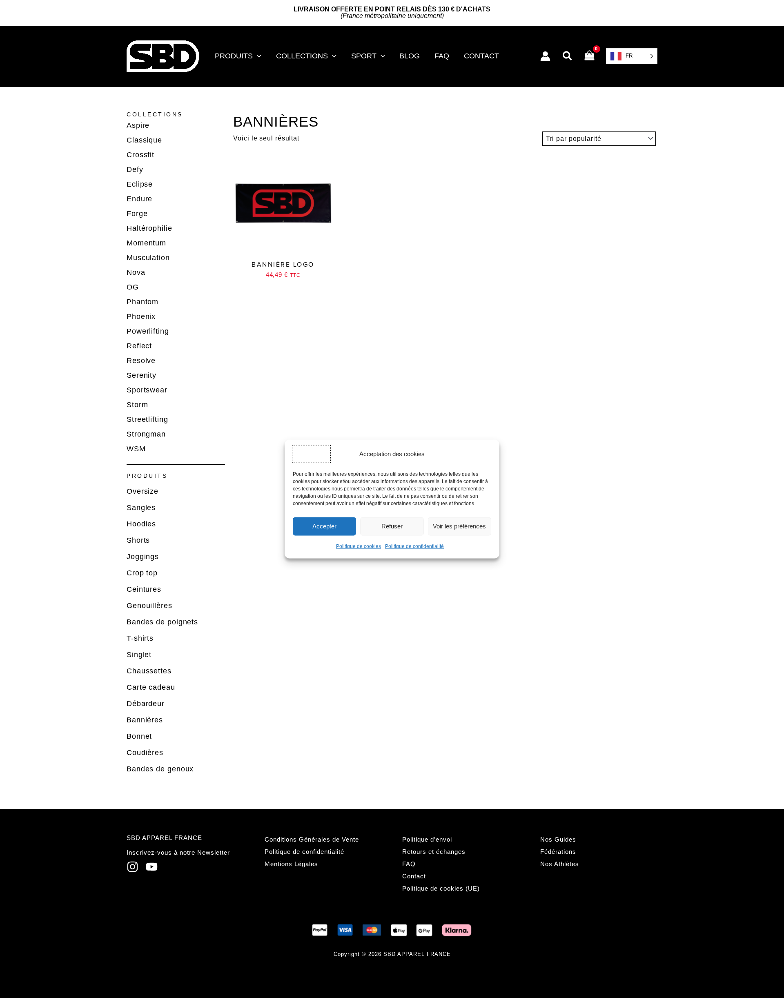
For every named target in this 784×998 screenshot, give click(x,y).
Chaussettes (149, 671)
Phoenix (141, 316)
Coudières (145, 752)
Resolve (141, 360)
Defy (135, 169)
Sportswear (147, 390)
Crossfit (140, 155)
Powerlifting (148, 331)
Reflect (139, 346)
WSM (136, 449)
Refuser (392, 526)
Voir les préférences (459, 526)
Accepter (324, 526)
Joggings (143, 556)
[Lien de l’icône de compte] (545, 56)
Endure (139, 199)
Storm (137, 405)
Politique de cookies (358, 546)
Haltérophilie (149, 228)
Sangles (141, 507)
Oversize (142, 491)
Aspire (138, 125)
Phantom (142, 302)
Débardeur (146, 703)
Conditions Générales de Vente (312, 839)
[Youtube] (152, 867)
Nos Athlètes (559, 863)
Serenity (141, 375)
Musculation (148, 258)
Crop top (142, 573)
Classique (144, 140)
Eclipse (140, 184)
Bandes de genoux (160, 769)
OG (133, 287)
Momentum (146, 243)
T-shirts (140, 638)
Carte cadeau (151, 687)
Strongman (146, 434)
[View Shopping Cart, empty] (589, 56)
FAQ (409, 863)
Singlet (139, 654)
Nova (136, 272)
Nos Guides (558, 839)
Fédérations (558, 851)
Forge (137, 213)
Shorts (138, 540)
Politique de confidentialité (414, 546)
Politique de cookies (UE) (441, 888)
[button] (257, 56)
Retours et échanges (434, 851)
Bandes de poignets (162, 622)
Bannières (145, 720)
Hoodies (141, 524)
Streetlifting (147, 419)
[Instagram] (132, 867)
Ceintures (144, 589)
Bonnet (139, 736)
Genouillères (149, 605)
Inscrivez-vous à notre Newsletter (178, 852)
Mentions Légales (291, 863)
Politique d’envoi (427, 839)
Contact (414, 876)
